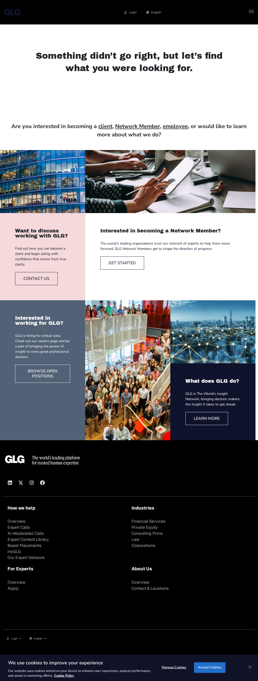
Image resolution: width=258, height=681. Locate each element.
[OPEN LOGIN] (20, 638)
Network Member (137, 126)
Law (135, 539)
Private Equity (145, 527)
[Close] (249, 667)
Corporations (143, 545)
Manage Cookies (174, 667)
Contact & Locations (150, 588)
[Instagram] (31, 483)
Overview (16, 521)
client (105, 126)
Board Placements (24, 545)
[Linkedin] (10, 483)
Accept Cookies (209, 667)
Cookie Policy (64, 675)
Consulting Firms (147, 533)
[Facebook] (42, 483)
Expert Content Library (28, 539)
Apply (13, 588)
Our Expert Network (26, 557)
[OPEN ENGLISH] (45, 638)
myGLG (14, 551)
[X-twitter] (20, 483)
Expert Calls (19, 527)
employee (175, 126)
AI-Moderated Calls (26, 533)
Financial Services (148, 521)
